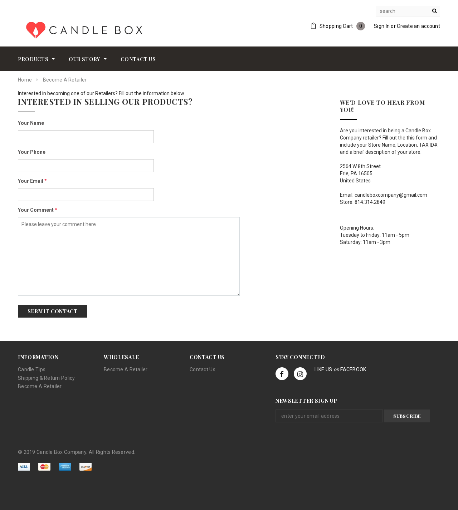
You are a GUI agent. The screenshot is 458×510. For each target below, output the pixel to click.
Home (25, 80)
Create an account (418, 26)
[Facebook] (282, 373)
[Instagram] (300, 373)
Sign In (382, 26)
